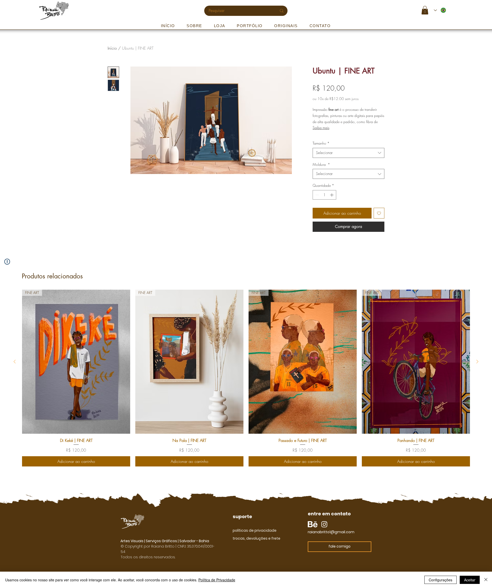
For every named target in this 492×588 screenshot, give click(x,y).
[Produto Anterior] (15, 361)
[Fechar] (486, 580)
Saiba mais (321, 127)
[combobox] (348, 153)
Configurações (440, 579)
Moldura (321, 164)
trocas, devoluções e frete (256, 538)
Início (112, 48)
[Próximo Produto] (477, 361)
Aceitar (469, 579)
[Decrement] (316, 194)
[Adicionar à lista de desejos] (379, 213)
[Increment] (332, 194)
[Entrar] (455, 10)
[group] (246, 378)
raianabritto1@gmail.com (331, 532)
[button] (424, 10)
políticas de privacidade (254, 530)
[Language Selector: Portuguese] (440, 10)
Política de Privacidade (216, 579)
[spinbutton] (324, 194)
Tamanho (321, 143)
